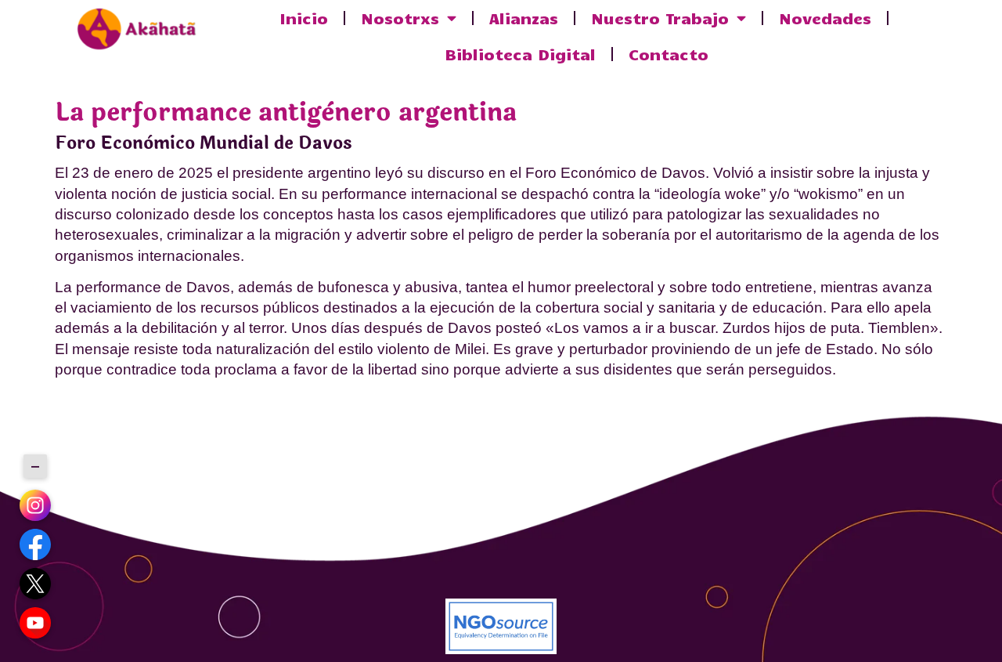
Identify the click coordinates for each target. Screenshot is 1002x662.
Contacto (668, 53)
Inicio (303, 17)
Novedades (825, 17)
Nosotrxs (400, 17)
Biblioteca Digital (520, 53)
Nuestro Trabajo (660, 17)
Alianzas (523, 17)
